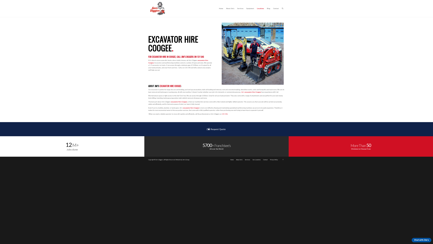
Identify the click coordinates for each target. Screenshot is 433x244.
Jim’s (157, 86)
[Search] (282, 8)
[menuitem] (221, 8)
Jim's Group (185, 159)
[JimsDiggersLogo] (157, 8)
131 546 (200, 56)
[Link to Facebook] (283, 159)
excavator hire (188, 108)
